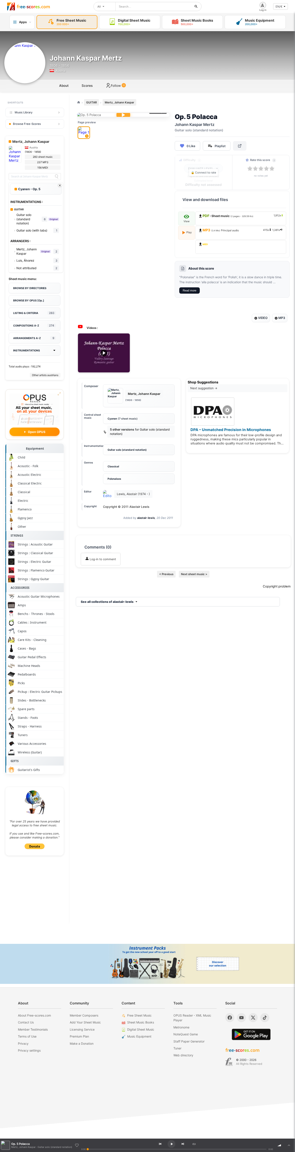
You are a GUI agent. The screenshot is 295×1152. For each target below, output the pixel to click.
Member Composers (84, 1015)
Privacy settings (29, 1050)
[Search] (56, 176)
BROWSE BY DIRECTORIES (29, 288)
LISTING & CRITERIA (33, 313)
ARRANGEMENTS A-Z (33, 338)
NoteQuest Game (185, 1034)
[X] (253, 1017)
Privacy (23, 1043)
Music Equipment (139, 1036)
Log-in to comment (102, 559)
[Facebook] (229, 1017)
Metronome (181, 1027)
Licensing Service (82, 1029)
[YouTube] (241, 1017)
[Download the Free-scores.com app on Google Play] (251, 1034)
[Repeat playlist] (194, 1144)
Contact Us (26, 1022)
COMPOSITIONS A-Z (33, 325)
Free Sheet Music (139, 1015)
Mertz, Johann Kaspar (119, 102)
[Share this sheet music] (239, 146)
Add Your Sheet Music (85, 1022)
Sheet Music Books (140, 1022)
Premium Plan (79, 1036)
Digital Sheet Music (140, 1029)
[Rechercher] (196, 6)
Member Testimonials (33, 1029)
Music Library (23, 112)
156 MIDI (42, 167)
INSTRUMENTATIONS (26, 350)
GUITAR (91, 102)
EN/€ (279, 6)
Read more (189, 290)
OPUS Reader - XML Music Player (192, 1018)
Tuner (177, 1048)
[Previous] (160, 1144)
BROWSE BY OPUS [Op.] (28, 300)
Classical (113, 466)
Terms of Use (27, 1036)
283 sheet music (43, 156)
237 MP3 (42, 162)
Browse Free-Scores (27, 123)
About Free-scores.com (34, 1015)
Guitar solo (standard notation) (127, 449)
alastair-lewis (146, 518)
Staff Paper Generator (189, 1041)
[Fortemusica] (229, 1062)
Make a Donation (82, 1043)
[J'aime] (76, 1145)
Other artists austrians (45, 375)
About (64, 86)
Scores (87, 86)
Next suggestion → (203, 388)
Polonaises (114, 478)
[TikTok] (264, 1017)
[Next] (182, 1144)
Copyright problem (277, 586)
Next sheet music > (194, 574)
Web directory (183, 1055)
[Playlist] (288, 1145)
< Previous (166, 574)
